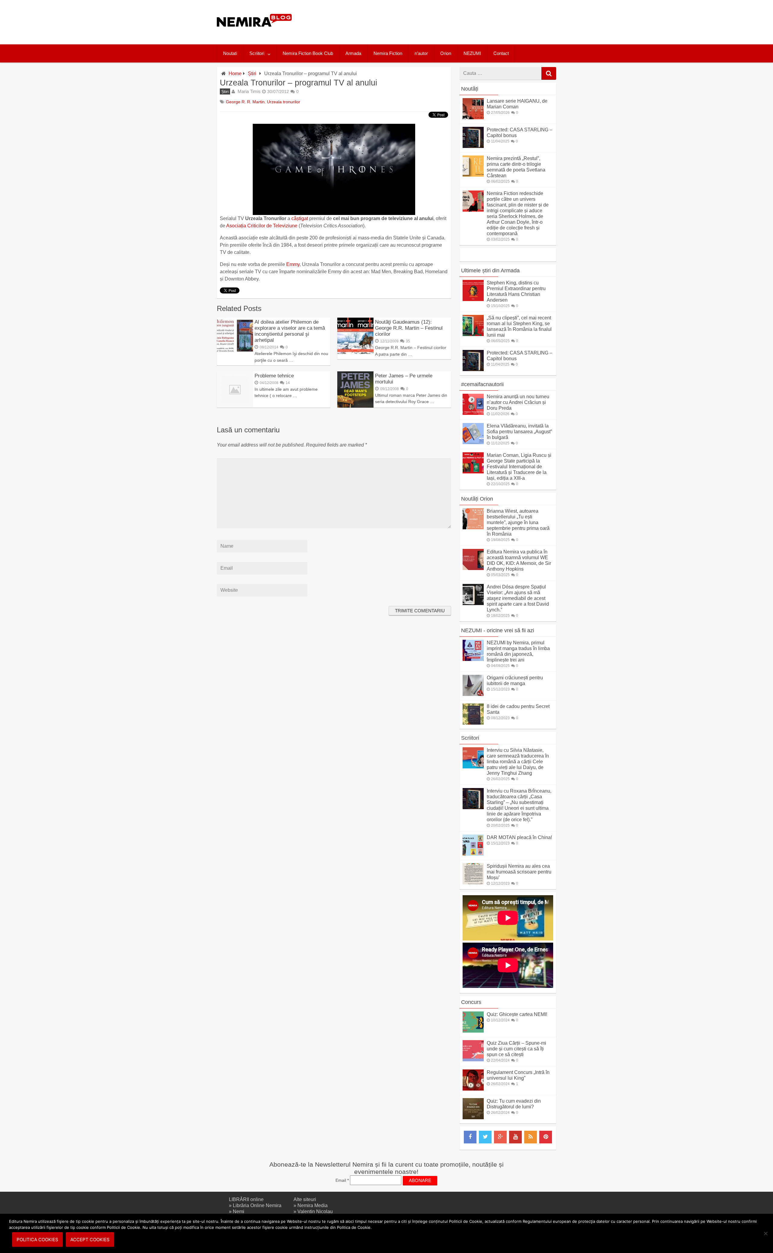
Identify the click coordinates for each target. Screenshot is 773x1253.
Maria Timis (249, 91)
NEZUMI (472, 53)
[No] (765, 1233)
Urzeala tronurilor (283, 101)
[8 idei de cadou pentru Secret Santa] (473, 723)
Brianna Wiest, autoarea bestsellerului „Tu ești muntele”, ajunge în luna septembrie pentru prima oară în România (518, 522)
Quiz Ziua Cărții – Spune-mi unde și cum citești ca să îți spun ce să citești (516, 1048)
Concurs (471, 1002)
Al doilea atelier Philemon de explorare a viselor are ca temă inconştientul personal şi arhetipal (290, 331)
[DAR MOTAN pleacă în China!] (473, 854)
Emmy (293, 264)
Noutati (230, 53)
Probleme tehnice (274, 376)
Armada (353, 53)
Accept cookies (90, 1239)
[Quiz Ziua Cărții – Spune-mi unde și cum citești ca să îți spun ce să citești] (473, 1059)
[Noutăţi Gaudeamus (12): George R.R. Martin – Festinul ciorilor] (355, 352)
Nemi (238, 1211)
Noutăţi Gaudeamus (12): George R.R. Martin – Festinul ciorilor (409, 328)
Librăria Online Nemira (257, 1205)
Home (235, 73)
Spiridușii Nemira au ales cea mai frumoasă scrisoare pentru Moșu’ (519, 872)
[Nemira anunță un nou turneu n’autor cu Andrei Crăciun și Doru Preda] (473, 413)
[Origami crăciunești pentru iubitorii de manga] (473, 694)
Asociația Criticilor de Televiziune (261, 225)
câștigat (299, 218)
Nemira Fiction (388, 53)
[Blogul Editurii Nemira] (254, 32)
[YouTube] (515, 1137)
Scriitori (256, 53)
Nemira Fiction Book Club (308, 53)
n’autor (421, 53)
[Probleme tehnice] (235, 406)
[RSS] (530, 1137)
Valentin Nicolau (315, 1211)
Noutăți (469, 89)
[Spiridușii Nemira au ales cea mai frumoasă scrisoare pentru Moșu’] (473, 882)
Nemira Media (312, 1205)
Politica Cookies (37, 1239)
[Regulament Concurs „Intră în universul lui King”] (473, 1088)
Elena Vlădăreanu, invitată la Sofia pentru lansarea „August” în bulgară (519, 431)
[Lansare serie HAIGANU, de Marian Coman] (473, 117)
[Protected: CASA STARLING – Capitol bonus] (473, 146)
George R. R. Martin (245, 101)
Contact (501, 53)
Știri (252, 73)
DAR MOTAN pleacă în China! (519, 837)
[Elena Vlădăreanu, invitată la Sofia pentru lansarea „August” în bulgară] (473, 442)
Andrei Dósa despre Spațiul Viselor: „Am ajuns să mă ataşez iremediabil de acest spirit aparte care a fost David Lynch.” (518, 598)
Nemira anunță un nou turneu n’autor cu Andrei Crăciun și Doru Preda (518, 402)
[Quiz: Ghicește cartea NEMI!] (473, 1030)
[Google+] (500, 1137)
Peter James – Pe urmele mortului (403, 379)
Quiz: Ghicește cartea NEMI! (517, 1014)
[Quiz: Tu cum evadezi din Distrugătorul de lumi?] (473, 1117)
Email (342, 1180)
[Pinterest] (545, 1137)
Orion (445, 53)
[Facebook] (470, 1137)
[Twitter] (485, 1137)
